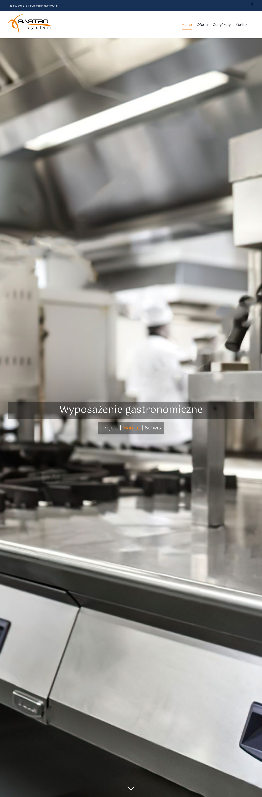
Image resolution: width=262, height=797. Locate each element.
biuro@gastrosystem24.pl (44, 6)
